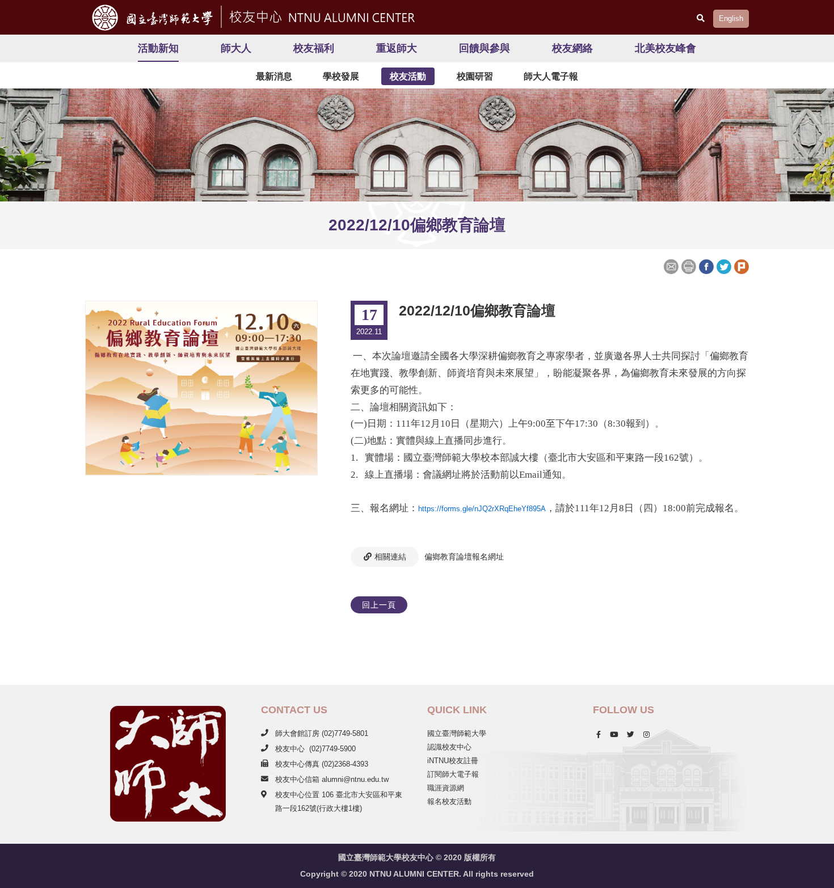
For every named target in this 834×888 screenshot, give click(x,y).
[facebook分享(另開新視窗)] (706, 265)
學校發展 (341, 76)
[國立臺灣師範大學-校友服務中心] (320, 15)
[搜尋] (700, 18)
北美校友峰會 (665, 48)
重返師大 (396, 48)
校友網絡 (572, 48)
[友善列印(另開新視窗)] (688, 265)
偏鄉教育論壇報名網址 (464, 556)
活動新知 (158, 48)
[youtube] (614, 734)
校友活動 (408, 76)
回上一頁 (379, 604)
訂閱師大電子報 (453, 774)
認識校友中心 (449, 747)
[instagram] (646, 734)
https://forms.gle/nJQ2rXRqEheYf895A (482, 508)
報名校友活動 (449, 801)
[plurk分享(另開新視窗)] (741, 265)
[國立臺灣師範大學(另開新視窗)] (149, 17)
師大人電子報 (551, 76)
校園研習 (475, 76)
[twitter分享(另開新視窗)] (723, 265)
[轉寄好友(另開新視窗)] (672, 265)
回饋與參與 (484, 48)
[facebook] (598, 734)
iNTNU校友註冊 (452, 760)
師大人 (236, 48)
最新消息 (274, 76)
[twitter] (630, 734)
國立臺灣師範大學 (456, 733)
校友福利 (313, 48)
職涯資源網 (445, 788)
